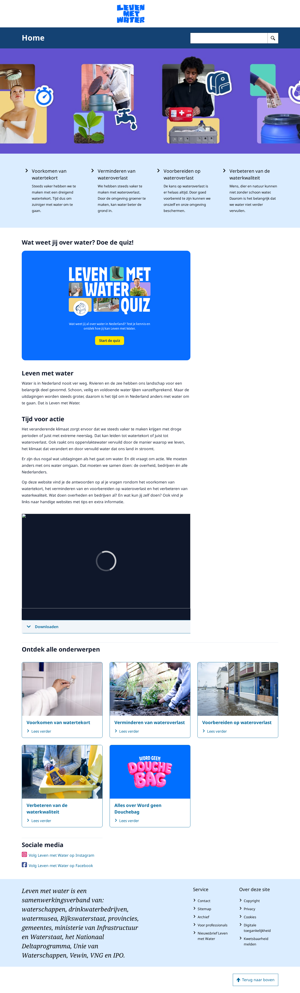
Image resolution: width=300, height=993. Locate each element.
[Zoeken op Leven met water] (273, 38)
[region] (106, 567)
